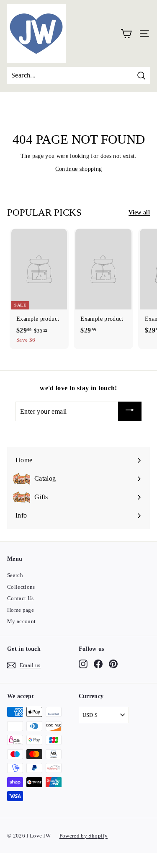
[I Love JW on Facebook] (98, 664)
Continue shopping (78, 169)
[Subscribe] (130, 411)
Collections (21, 587)
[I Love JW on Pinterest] (113, 664)
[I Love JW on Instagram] (83, 664)
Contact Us (20, 598)
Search (15, 575)
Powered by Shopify (83, 835)
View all (139, 212)
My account (21, 621)
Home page (20, 610)
